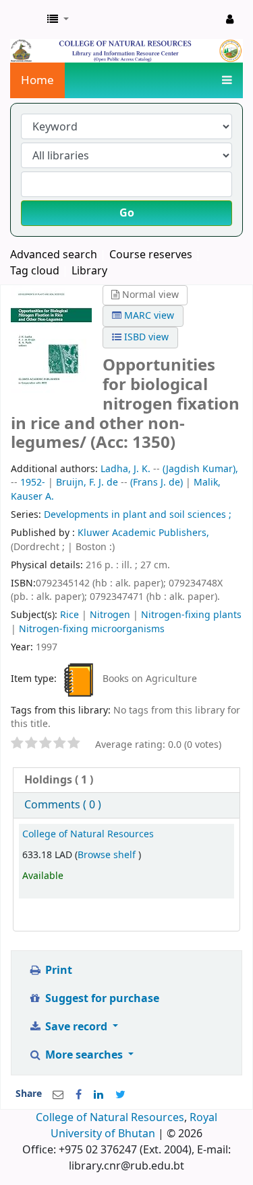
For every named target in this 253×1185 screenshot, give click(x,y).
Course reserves (150, 255)
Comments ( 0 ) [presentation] (62, 805)
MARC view (147, 316)
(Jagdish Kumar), (200, 469)
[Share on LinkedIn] (98, 1095)
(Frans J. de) (156, 482)
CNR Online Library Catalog (25, 19)
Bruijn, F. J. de (87, 482)
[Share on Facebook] (78, 1095)
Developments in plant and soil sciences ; (137, 515)
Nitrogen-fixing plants (191, 615)
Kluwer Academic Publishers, (143, 533)
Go (126, 213)
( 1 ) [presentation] (58, 780)
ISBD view (145, 337)
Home (37, 80)
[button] (58, 19)
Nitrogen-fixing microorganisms (92, 629)
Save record (76, 1027)
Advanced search (53, 255)
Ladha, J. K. (125, 469)
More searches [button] (84, 1055)
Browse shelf (108, 855)
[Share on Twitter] (120, 1095)
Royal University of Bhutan (134, 1126)
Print (57, 970)
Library (89, 271)
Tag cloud (34, 271)
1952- (32, 482)
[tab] (126, 780)
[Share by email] (58, 1095)
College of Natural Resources (88, 834)
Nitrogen (110, 615)
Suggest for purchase (101, 999)
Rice (69, 615)
